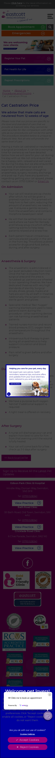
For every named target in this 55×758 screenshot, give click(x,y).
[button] (47, 715)
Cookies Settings (27, 734)
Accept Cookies (29, 740)
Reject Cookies (29, 747)
